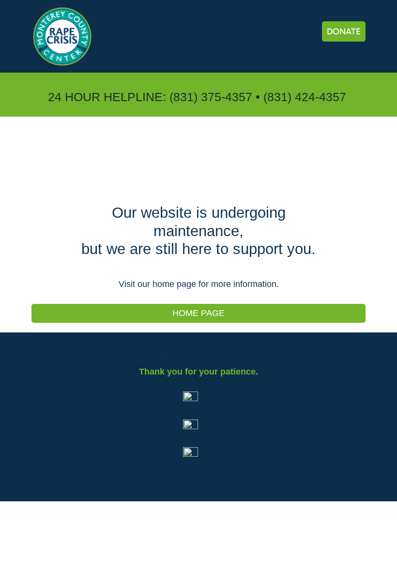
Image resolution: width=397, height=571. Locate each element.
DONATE (344, 31)
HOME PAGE (198, 313)
